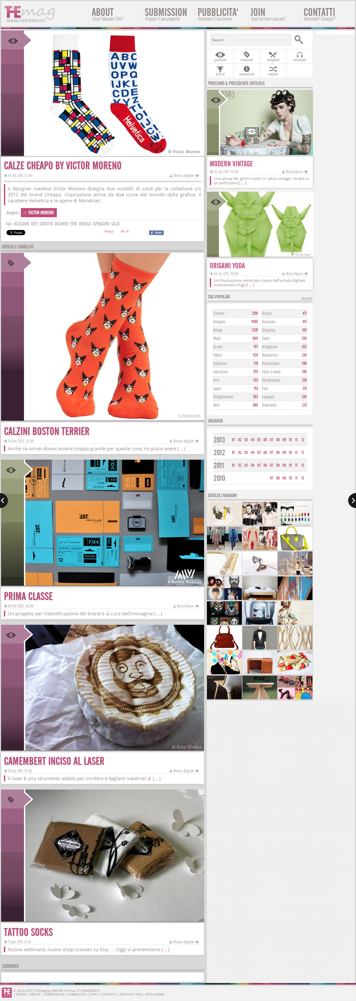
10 (290, 440)
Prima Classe (28, 596)
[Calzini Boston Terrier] (114, 419)
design (218, 330)
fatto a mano (271, 372)
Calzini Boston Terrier (46, 431)
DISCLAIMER (154, 994)
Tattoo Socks (28, 932)
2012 (219, 452)
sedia (265, 338)
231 (305, 388)
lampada (268, 397)
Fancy (109, 232)
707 (256, 346)
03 (246, 440)
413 (305, 321)
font (73, 223)
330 (304, 338)
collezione (220, 363)
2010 (219, 478)
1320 (255, 330)
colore (217, 355)
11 (296, 440)
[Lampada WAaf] (259, 574)
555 (255, 371)
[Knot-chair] (224, 574)
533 (255, 380)
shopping (268, 330)
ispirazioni (101, 223)
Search (301, 40)
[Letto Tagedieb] (259, 599)
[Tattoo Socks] (114, 920)
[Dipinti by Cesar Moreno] (295, 599)
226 (304, 397)
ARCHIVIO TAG (130, 994)
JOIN (268, 14)
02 (240, 440)
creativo (46, 223)
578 (256, 363)
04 (252, 440)
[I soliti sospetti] (224, 624)
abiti (216, 405)
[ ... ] (181, 448)
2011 (219, 465)
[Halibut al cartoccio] (295, 673)
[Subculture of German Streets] (259, 525)
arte (34, 223)
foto (265, 388)
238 (304, 380)
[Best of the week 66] (224, 599)
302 (304, 346)
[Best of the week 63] (295, 698)
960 (255, 338)
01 (233, 440)
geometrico (270, 355)
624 (255, 355)
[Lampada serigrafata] (259, 549)
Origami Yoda (227, 265)
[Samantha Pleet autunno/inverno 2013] (295, 624)
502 (255, 397)
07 (271, 440)
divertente (269, 405)
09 (284, 440)
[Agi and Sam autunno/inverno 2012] (224, 549)
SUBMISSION (166, 14)
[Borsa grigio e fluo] (295, 549)
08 (278, 440)
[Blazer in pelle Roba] (259, 649)
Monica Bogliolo (183, 175)
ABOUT (107, 14)
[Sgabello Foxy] (259, 698)
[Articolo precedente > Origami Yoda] (4, 500)
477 (305, 313)
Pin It (124, 232)
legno (217, 388)
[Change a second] (295, 574)
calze (115, 223)
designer (61, 223)
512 (256, 388)
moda (217, 338)
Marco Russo (185, 606)
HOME (21, 994)
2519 (255, 313)
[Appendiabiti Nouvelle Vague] (295, 649)
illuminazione (271, 380)
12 (303, 440)
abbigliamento (223, 397)
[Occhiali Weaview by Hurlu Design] (295, 525)
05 (259, 440)
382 (304, 330)
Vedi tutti (306, 298)
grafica (85, 223)
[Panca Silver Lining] (259, 673)
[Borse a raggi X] (224, 649)
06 (265, 440)
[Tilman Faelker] (224, 525)
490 (255, 405)
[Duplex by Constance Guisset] (259, 624)
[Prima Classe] (114, 584)
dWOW (57, 990)
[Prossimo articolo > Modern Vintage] (352, 500)
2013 (219, 440)
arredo (218, 347)
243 (304, 355)
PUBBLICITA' (218, 14)
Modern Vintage (231, 163)
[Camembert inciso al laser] (114, 749)
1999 (254, 321)
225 (304, 405)
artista (267, 313)
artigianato (269, 347)
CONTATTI (319, 14)
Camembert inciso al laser (54, 761)
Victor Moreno (41, 213)
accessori (21, 223)
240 (304, 363)
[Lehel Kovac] (224, 673)
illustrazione (270, 363)
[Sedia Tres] (224, 698)
